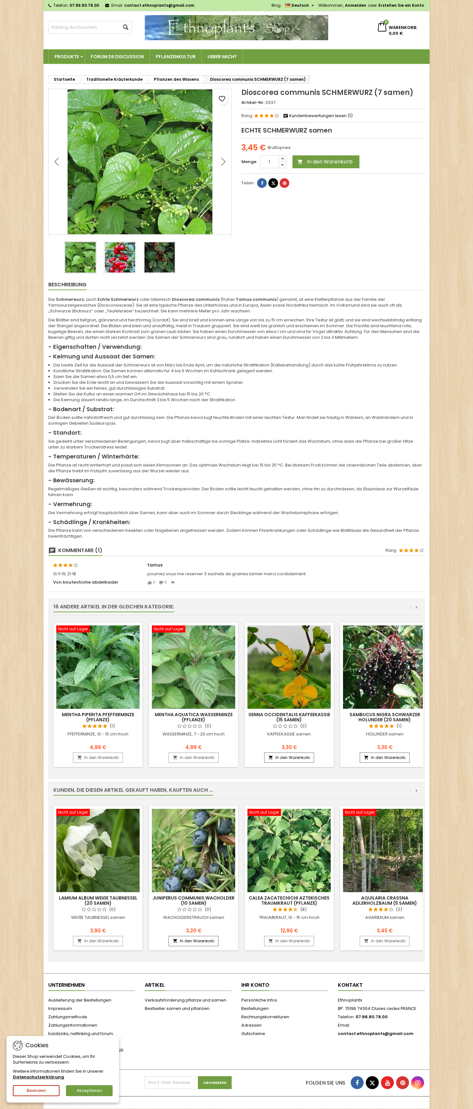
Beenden (36, 1090)
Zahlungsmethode (67, 1017)
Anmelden (355, 5)
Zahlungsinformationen (72, 1025)
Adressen (251, 1025)
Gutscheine (253, 1033)
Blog (276, 5)
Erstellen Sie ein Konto (401, 5)
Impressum (60, 1008)
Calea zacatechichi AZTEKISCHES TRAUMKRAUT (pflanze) (289, 900)
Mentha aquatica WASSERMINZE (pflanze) (194, 717)
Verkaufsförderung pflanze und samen (185, 1000)
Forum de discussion (117, 56)
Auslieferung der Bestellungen (79, 1000)
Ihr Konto (255, 985)
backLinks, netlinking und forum (80, 1033)
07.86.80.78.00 (84, 5)
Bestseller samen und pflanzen (177, 1008)
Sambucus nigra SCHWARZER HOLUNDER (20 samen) (384, 717)
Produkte (66, 56)
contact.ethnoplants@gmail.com (159, 5)
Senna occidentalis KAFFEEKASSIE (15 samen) (289, 717)
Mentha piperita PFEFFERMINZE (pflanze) (98, 717)
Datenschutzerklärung (38, 1077)
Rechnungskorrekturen (265, 1017)
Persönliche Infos (259, 1000)
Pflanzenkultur (176, 56)
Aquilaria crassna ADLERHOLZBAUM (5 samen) (384, 900)
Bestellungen (255, 1008)
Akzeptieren (89, 1090)
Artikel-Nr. (252, 103)
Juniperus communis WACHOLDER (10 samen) (194, 900)
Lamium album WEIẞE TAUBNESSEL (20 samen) (98, 900)
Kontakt (350, 985)
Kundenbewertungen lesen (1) (320, 116)
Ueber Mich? (222, 56)
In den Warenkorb (325, 161)
